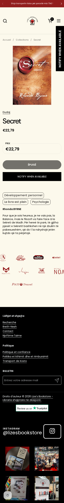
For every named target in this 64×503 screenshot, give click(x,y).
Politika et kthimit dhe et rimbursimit (25, 356)
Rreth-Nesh (10, 326)
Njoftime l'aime (12, 335)
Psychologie (40, 202)
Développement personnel (23, 195)
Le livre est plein (15, 202)
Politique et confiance (16, 352)
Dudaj (6, 112)
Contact (8, 331)
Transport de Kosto (15, 361)
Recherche (9, 322)
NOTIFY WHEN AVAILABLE (32, 176)
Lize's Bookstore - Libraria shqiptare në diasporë (28, 398)
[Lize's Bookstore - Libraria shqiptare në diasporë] (32, 21)
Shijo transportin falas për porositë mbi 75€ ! (32, 3)
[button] (5, 21)
